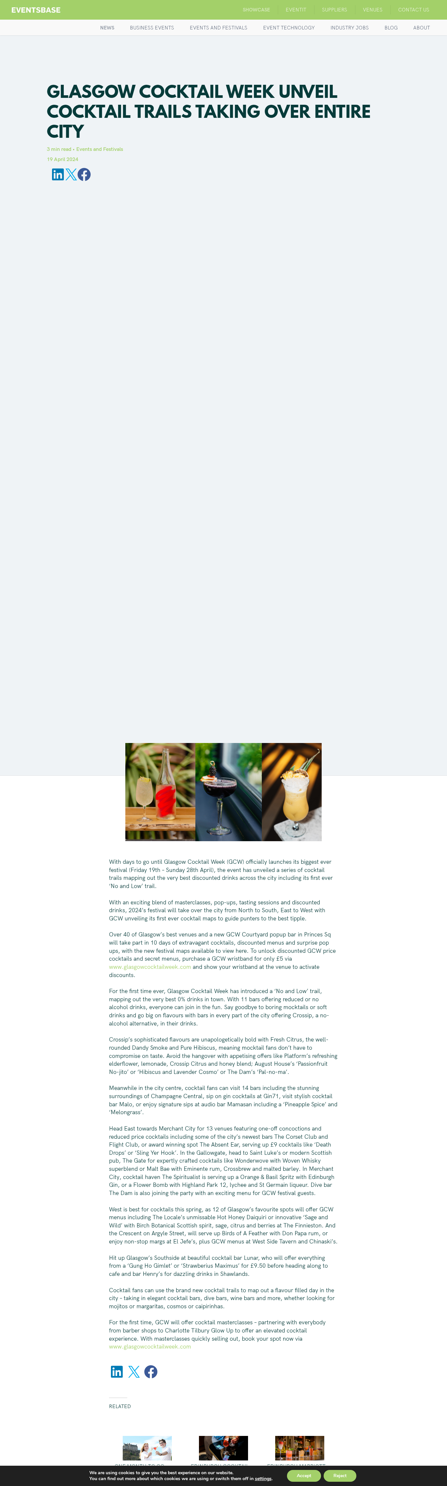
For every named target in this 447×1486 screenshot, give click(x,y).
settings (263, 1479)
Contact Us (413, 10)
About (421, 28)
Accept (304, 1476)
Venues (373, 10)
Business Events (152, 28)
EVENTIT (296, 10)
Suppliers (334, 10)
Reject (340, 1476)
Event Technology (289, 28)
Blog (391, 28)
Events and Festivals (218, 28)
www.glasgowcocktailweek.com (150, 966)
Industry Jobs (350, 28)
